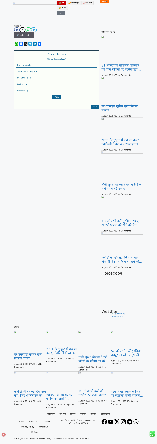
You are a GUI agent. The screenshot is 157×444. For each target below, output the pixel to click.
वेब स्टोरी (87, 3)
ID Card (34, 432)
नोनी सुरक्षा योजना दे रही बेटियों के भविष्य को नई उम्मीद (121, 187)
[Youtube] (111, 422)
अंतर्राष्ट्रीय (51, 414)
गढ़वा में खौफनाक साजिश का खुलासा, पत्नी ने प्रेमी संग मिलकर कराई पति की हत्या (126, 394)
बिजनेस (72, 414)
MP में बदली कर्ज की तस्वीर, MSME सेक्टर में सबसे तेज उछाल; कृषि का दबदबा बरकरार (93, 393)
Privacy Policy (27, 427)
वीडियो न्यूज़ (73, 3)
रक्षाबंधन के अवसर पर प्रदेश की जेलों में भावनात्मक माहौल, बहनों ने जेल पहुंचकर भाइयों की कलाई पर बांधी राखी (61, 397)
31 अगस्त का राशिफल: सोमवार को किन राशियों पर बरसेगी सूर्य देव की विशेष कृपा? (121, 67)
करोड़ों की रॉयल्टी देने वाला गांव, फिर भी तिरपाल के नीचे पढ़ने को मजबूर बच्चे (120, 260)
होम (61, 3)
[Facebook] (104, 422)
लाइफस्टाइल (105, 414)
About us (33, 421)
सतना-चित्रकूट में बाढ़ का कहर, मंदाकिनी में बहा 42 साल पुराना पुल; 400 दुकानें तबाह (120, 142)
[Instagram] (123, 422)
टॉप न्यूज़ (63, 414)
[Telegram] (130, 422)
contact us (43, 427)
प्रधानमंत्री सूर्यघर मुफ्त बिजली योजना (119, 108)
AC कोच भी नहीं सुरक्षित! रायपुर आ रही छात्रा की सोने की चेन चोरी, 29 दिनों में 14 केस (120, 223)
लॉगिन (62, 8)
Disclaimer (46, 421)
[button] (17, 29)
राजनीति (93, 414)
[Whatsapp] (136, 422)
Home (21, 421)
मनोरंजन (83, 414)
